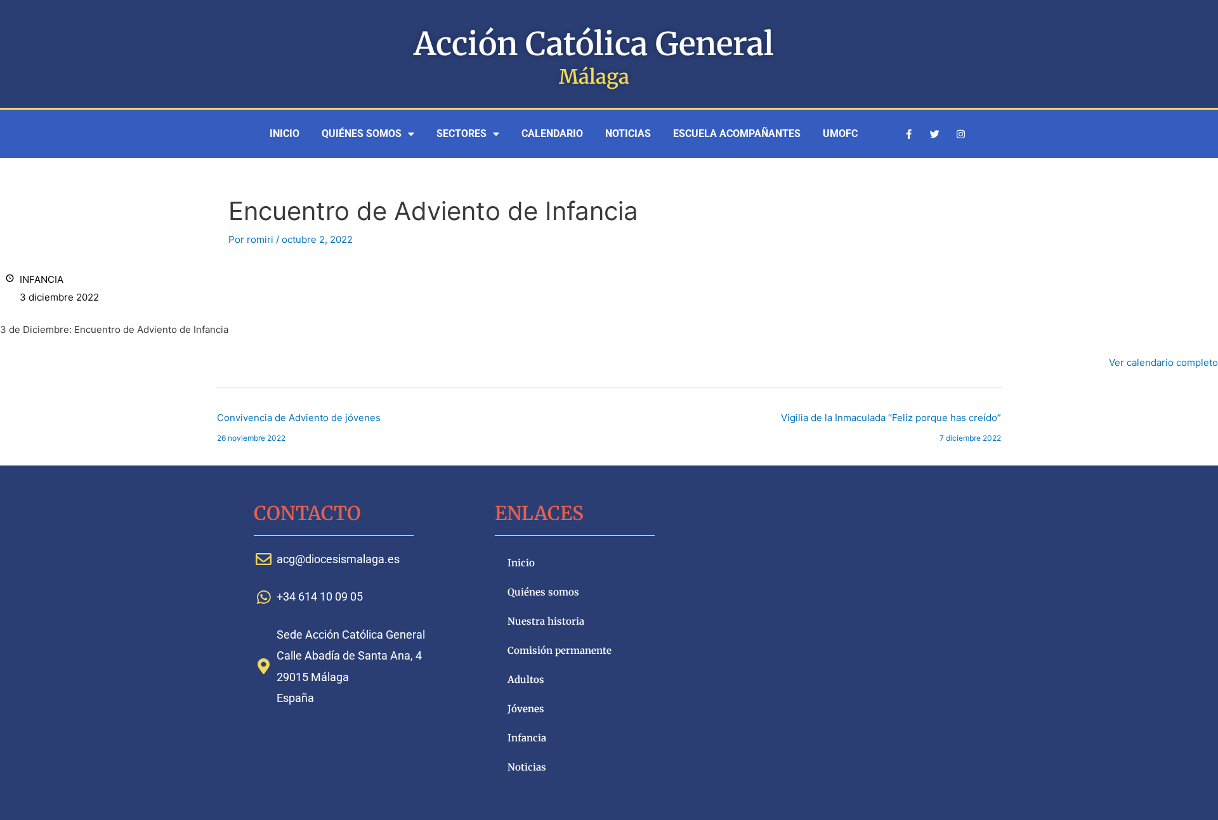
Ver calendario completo (1163, 362)
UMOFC (840, 133)
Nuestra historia (546, 621)
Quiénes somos (362, 133)
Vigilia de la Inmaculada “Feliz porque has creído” (891, 421)
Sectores (461, 133)
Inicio (284, 133)
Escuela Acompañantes (737, 133)
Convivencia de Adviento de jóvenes (299, 421)
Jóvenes (526, 709)
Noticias (628, 133)
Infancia (527, 738)
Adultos (526, 680)
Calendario (552, 133)
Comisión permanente (560, 650)
